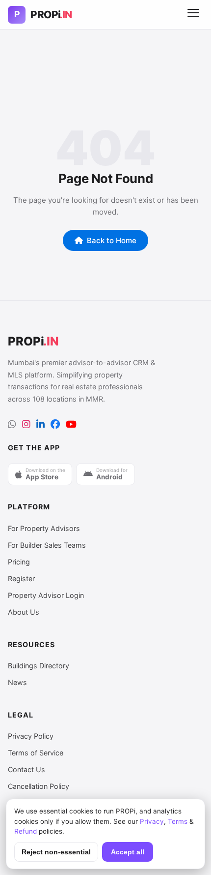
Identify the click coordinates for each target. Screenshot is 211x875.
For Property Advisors (44, 528)
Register (21, 578)
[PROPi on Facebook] (55, 424)
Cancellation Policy (38, 786)
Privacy (152, 821)
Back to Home (111, 240)
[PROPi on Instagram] (26, 424)
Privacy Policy (30, 736)
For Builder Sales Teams (47, 545)
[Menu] (193, 15)
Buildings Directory (38, 665)
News (17, 682)
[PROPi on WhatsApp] (12, 424)
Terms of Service (35, 753)
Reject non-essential (56, 852)
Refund (25, 831)
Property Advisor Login (46, 595)
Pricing (19, 562)
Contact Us (26, 769)
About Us (23, 612)
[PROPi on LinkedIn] (40, 424)
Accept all (127, 852)
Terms (177, 821)
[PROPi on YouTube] (71, 424)
